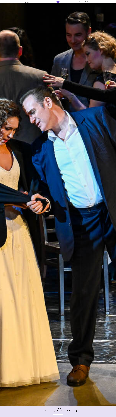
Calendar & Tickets (78, 1)
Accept (60, 414)
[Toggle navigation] (90, 1)
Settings (55, 414)
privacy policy (75, 411)
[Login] (85, 1)
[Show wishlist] (82, 1)
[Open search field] (88, 1)
